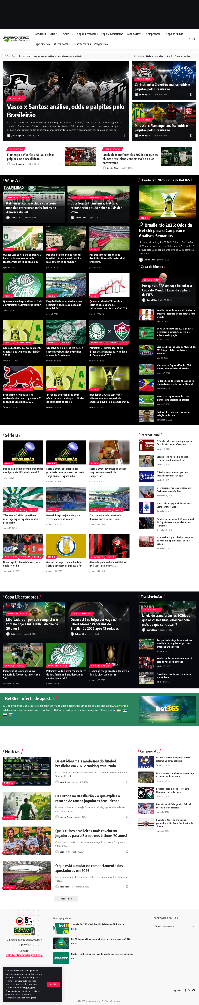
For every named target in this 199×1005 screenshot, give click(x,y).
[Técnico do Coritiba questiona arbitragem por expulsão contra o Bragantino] (23, 499)
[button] (53, 984)
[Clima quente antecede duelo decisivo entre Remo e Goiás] (109, 499)
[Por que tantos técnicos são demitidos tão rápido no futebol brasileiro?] (109, 238)
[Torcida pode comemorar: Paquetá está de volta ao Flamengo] (146, 662)
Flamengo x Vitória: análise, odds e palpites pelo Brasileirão (30, 157)
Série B (168, 56)
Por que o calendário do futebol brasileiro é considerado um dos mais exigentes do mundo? (63, 258)
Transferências (182, 56)
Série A (149, 56)
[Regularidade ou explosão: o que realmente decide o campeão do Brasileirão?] (66, 285)
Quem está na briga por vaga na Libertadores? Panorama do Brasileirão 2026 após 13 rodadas (95, 623)
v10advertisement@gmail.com (24, 955)
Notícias (159, 56)
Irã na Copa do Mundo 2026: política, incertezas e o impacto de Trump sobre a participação (175, 332)
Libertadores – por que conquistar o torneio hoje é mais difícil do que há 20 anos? (32, 623)
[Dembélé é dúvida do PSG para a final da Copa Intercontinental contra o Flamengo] (146, 523)
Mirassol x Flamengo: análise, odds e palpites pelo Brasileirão (161, 127)
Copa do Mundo (152, 280)
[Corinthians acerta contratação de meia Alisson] (146, 678)
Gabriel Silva (112, 168)
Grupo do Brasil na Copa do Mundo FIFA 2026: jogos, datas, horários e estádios (176, 350)
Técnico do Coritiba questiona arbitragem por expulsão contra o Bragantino (21, 519)
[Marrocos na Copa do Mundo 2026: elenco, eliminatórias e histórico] (146, 369)
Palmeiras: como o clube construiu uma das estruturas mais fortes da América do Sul (31, 207)
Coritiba (9, 510)
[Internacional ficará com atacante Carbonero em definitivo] (146, 492)
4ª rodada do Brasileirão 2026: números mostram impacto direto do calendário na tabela (65, 398)
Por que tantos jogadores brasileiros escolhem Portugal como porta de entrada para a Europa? (175, 643)
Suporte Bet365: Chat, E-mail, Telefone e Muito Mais (97, 924)
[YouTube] (194, 990)
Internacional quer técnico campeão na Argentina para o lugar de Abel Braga (175, 540)
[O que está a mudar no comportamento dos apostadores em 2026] (27, 875)
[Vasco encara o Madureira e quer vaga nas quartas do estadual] (146, 777)
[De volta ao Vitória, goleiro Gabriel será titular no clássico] (146, 808)
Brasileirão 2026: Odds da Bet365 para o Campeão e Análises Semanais (165, 230)
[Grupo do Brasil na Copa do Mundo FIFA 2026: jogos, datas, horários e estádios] (146, 351)
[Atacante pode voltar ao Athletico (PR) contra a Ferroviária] (109, 546)
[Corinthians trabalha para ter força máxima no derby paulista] (146, 762)
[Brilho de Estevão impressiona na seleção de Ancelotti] (146, 416)
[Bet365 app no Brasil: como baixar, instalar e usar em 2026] (61, 943)
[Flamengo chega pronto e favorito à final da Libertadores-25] (109, 655)
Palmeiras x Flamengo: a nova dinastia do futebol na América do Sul (21, 674)
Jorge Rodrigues (67, 782)
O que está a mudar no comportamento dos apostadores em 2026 (89, 868)
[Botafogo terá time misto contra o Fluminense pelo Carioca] (146, 793)
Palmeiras (13, 197)
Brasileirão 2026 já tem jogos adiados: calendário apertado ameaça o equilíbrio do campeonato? (109, 398)
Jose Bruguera (18, 135)
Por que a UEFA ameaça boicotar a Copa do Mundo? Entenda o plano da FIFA (167, 290)
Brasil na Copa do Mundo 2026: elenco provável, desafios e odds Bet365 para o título (176, 313)
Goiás (94, 510)
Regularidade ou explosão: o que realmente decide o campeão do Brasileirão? (64, 305)
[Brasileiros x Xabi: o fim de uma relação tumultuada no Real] (146, 461)
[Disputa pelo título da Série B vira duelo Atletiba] (23, 546)
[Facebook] (185, 990)
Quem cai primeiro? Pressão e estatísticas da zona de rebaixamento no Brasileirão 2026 (108, 305)
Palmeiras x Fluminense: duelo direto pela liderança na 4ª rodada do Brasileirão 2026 (108, 351)
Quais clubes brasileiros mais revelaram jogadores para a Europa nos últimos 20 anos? (91, 833)
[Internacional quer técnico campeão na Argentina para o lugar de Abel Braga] (146, 541)
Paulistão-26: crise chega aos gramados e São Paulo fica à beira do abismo (174, 823)
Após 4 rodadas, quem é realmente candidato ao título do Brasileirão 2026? (22, 351)
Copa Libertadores (17, 614)
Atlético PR (11, 557)
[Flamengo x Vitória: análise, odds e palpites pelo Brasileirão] (80, 156)
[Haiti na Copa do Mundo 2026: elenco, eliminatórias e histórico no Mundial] (146, 385)
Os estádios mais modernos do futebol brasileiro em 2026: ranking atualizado (85, 763)
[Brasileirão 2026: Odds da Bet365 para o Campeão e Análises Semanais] (167, 202)
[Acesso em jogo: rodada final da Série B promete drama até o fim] (66, 546)
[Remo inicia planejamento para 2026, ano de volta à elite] (66, 499)
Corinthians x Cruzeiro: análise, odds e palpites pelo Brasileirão (162, 86)
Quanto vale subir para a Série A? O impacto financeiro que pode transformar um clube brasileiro (22, 258)
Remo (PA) (53, 510)
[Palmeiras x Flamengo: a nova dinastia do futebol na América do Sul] (23, 655)
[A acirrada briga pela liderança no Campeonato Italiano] (146, 508)
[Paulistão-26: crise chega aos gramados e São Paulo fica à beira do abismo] (146, 824)
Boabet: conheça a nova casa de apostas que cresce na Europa (102, 954)
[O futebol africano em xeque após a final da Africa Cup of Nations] (146, 445)
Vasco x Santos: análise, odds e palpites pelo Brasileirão (58, 56)
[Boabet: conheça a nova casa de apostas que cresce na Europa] (61, 958)
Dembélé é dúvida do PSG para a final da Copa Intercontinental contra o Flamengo (175, 522)
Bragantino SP (12, 389)
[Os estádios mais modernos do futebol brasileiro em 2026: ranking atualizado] (27, 771)
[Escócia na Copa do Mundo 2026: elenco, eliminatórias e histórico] (146, 400)
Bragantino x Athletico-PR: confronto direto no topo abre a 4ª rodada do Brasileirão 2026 (22, 398)
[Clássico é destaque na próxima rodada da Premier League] (146, 476)
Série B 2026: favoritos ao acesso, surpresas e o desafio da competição (108, 472)
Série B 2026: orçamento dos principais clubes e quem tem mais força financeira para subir (65, 472)
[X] (189, 990)
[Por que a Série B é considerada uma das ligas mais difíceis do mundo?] (23, 452)
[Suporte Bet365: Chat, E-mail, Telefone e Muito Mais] (61, 928)
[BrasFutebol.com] (16, 39)
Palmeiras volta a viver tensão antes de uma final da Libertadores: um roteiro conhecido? (66, 674)
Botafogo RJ (78, 197)
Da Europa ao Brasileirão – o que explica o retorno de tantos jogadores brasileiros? (87, 798)
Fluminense (94, 197)
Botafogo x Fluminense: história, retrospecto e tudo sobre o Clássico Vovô (96, 207)
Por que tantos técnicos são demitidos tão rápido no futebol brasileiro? (107, 258)
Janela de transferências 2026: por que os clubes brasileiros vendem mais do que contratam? (130, 159)
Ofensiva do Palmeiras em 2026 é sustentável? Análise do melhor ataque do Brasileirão (64, 351)
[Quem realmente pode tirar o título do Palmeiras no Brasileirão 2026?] (23, 285)
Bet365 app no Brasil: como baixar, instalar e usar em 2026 (101, 939)
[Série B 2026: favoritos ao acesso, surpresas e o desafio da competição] (109, 452)
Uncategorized (24, 343)
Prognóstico (16, 98)
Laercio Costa (66, 817)
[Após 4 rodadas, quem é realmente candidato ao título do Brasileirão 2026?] (23, 332)
